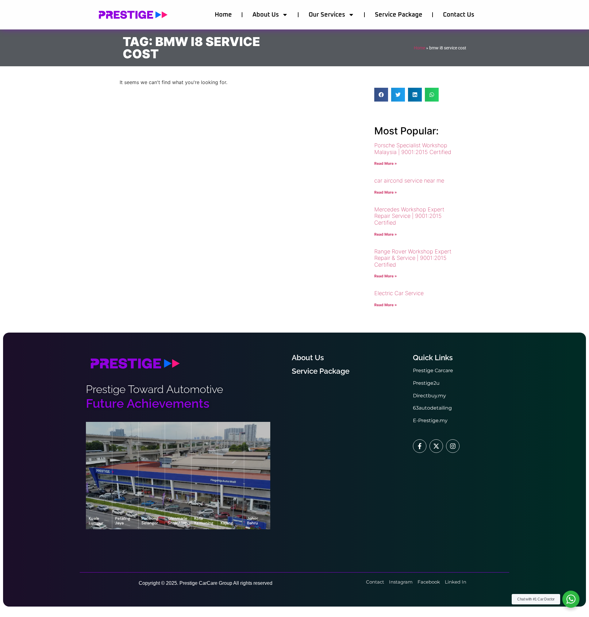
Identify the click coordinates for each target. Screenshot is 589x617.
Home (223, 15)
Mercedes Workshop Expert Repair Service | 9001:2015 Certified (409, 216)
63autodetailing (432, 408)
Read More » (385, 163)
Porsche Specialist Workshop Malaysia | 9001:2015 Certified (412, 148)
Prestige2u (426, 383)
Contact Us (458, 15)
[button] (381, 95)
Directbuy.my (429, 396)
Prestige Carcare (433, 370)
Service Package (398, 15)
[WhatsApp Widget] (570, 599)
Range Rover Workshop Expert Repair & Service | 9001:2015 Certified (412, 258)
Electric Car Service (399, 293)
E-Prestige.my (430, 420)
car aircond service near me (409, 180)
